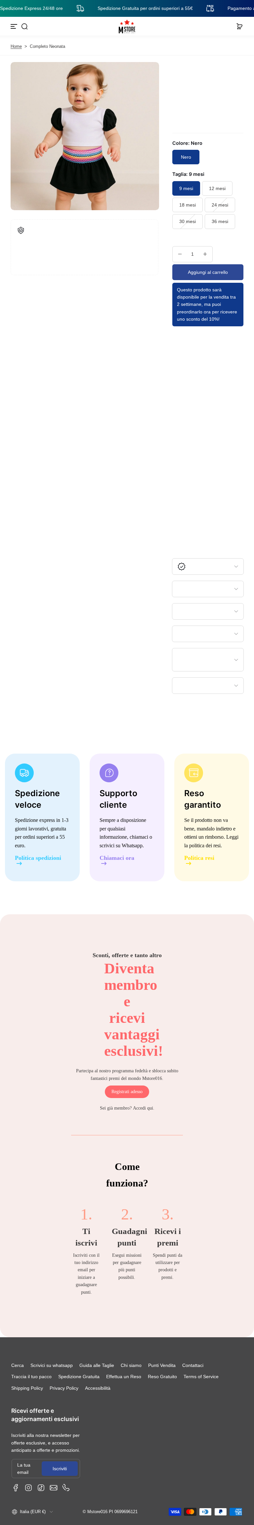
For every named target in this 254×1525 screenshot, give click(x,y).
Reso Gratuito (162, 1376)
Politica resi (199, 858)
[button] (24, 26)
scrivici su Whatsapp (121, 845)
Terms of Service (201, 1376)
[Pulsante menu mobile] (15, 26)
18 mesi (187, 205)
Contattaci (192, 1365)
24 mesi (220, 205)
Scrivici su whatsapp (51, 1365)
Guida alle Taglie (96, 1365)
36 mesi (220, 221)
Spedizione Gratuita (79, 1376)
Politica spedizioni (38, 858)
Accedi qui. (143, 1108)
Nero (186, 157)
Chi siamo (131, 1365)
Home (16, 46)
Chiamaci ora (117, 858)
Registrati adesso (127, 1091)
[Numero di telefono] (66, 1488)
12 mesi (217, 188)
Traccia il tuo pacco (31, 1376)
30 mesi (187, 221)
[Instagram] (28, 1488)
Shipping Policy (27, 1388)
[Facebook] (16, 1488)
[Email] (54, 1488)
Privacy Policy (64, 1388)
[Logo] (127, 26)
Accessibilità (97, 1388)
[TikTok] (41, 1488)
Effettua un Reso (123, 1376)
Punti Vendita (162, 1365)
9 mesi (186, 188)
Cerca (17, 1365)
